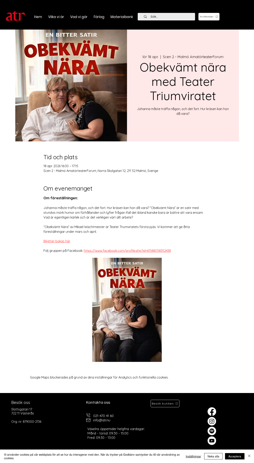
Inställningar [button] (193, 456)
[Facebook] (212, 411)
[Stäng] (249, 456)
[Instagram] (212, 421)
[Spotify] (212, 431)
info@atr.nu (101, 420)
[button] (78, 17)
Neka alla (213, 456)
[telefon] (88, 415)
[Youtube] (212, 440)
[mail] (88, 420)
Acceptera (234, 456)
